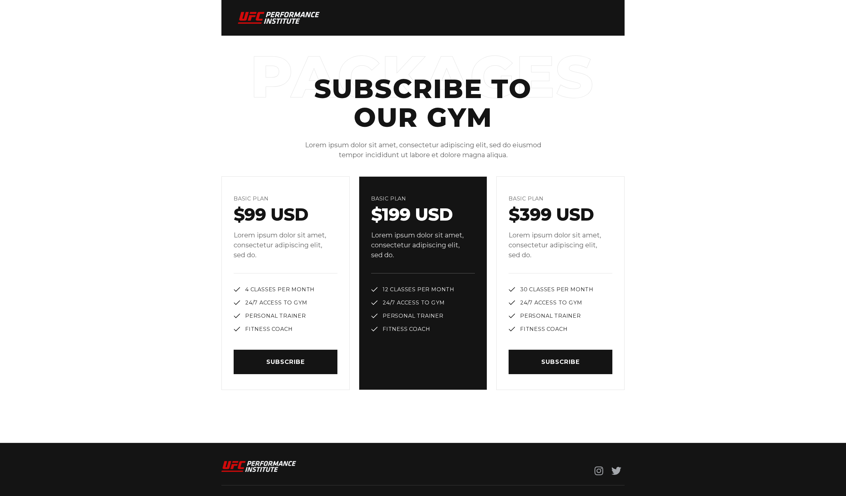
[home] (279, 18)
